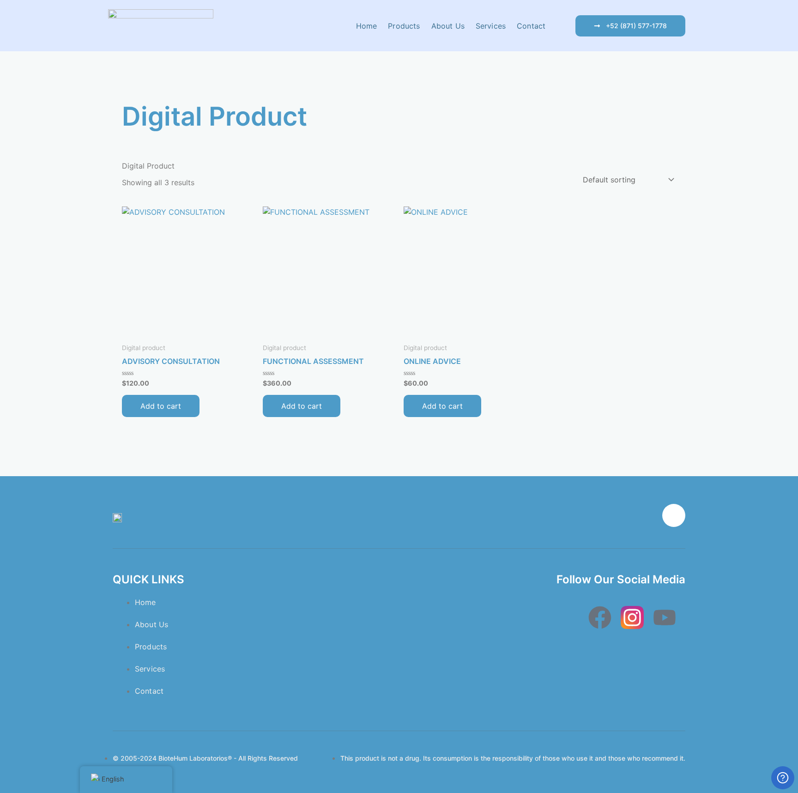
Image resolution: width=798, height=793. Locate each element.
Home (366, 25)
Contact (531, 25)
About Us (448, 25)
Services (491, 25)
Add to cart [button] (160, 406)
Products (404, 25)
